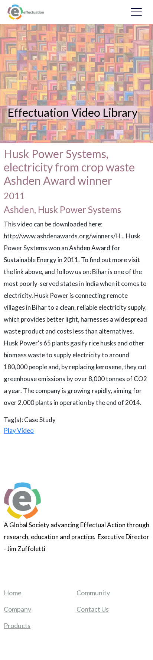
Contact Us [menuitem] (92, 609)
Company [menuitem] (17, 609)
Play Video (19, 430)
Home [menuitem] (13, 593)
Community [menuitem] (93, 593)
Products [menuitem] (17, 625)
